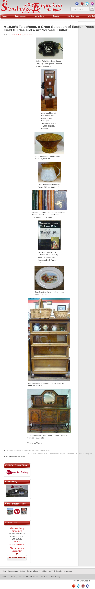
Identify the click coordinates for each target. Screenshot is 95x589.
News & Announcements (17, 456)
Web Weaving (55, 577)
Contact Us (68, 571)
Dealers (56, 16)
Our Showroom (73, 16)
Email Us (17, 541)
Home (4, 16)
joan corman (28, 35)
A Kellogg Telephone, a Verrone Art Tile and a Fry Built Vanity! (29, 450)
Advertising (39, 16)
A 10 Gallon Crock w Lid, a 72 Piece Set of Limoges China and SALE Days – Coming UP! (60, 454)
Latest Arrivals (20, 16)
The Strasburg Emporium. (16, 577)
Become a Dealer (33, 571)
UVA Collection (57, 571)
